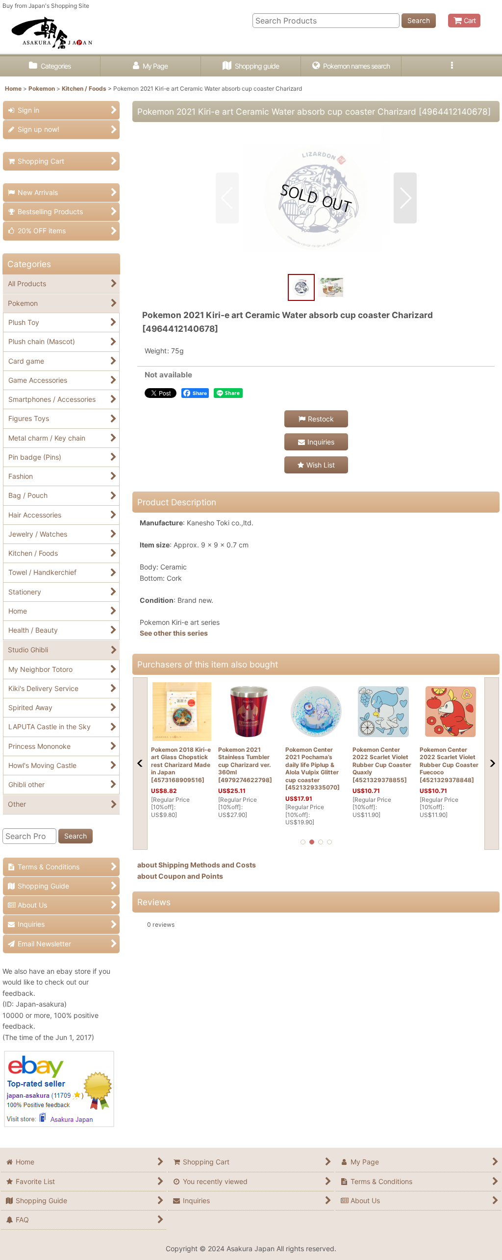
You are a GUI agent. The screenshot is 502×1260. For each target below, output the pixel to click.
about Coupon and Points (180, 876)
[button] (452, 66)
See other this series (174, 633)
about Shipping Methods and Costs (196, 865)
